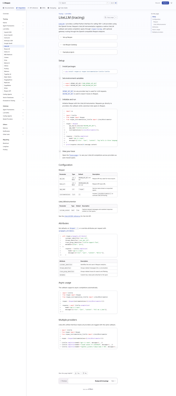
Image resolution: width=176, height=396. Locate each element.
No (86, 373)
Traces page (73, 155)
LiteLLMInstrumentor (159, 24)
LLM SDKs (68, 13)
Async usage (156, 29)
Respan (155, 22)
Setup (154, 16)
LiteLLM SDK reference (72, 216)
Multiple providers (157, 32)
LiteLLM (61, 24)
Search (85, 3)
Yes (78, 373)
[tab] (8, 8)
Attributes (155, 27)
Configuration (156, 19)
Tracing (61, 13)
